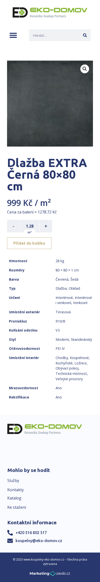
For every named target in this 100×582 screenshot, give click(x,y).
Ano (59, 388)
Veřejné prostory (69, 379)
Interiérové (64, 297)
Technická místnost (71, 373)
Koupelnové (79, 357)
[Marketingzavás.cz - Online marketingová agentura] (50, 575)
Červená (62, 279)
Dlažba (61, 288)
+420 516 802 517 (31, 532)
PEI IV (60, 348)
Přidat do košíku (29, 243)
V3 (58, 330)
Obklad (74, 288)
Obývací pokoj (67, 368)
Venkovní (80, 302)
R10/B (60, 321)
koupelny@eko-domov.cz (39, 540)
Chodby (62, 357)
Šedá (74, 279)
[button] (13, 35)
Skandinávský (81, 339)
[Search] (85, 35)
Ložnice (81, 363)
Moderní (62, 339)
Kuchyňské (64, 363)
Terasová (63, 312)
